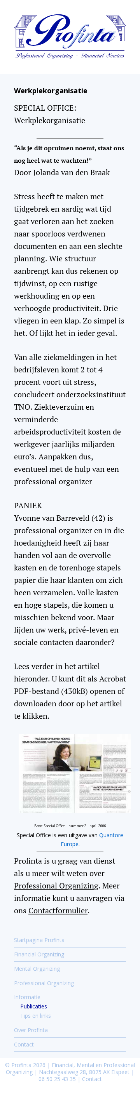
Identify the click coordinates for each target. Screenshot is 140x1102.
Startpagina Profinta (39, 940)
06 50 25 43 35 (57, 1079)
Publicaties (33, 1006)
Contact (24, 1044)
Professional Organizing (56, 885)
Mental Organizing (37, 968)
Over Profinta (31, 1030)
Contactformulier (58, 910)
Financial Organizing (39, 954)
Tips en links (35, 1015)
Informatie (27, 997)
